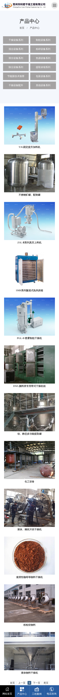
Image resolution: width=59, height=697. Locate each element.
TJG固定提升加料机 (29, 147)
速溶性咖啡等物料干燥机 (29, 577)
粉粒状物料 (29, 625)
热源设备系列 (43, 58)
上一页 (21, 683)
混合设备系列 (16, 49)
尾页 (46, 683)
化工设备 (29, 481)
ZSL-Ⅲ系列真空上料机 (29, 242)
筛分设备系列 (16, 58)
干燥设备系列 (16, 40)
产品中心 (34, 28)
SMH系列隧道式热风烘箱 (29, 290)
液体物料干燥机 (29, 672)
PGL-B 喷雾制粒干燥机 (29, 338)
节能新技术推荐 (15, 76)
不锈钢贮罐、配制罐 (29, 195)
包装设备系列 (43, 76)
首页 (22, 28)
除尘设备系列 (16, 67)
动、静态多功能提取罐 (29, 433)
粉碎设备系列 (43, 49)
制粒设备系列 (43, 40)
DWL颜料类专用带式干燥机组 (29, 386)
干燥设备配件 (16, 85)
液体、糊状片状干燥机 (29, 529)
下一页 (36, 683)
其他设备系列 (43, 85)
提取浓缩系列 (43, 67)
